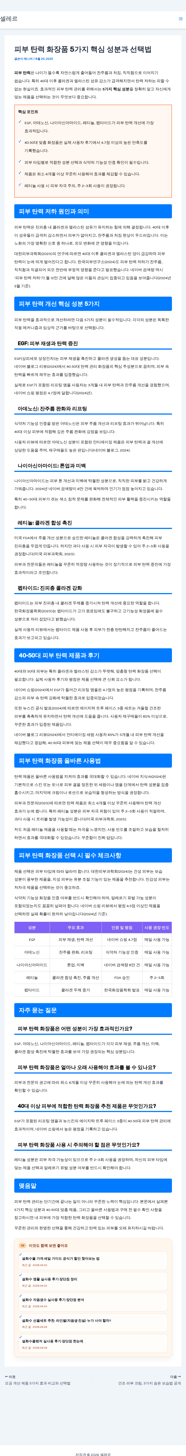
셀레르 (9, 18)
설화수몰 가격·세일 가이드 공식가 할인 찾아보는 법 (61, 1259)
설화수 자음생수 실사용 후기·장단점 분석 (53, 1300)
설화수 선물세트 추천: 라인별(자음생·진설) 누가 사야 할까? (66, 1321)
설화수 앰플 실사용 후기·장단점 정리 (49, 1279)
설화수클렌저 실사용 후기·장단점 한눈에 (52, 1341)
